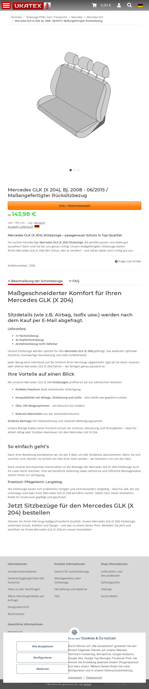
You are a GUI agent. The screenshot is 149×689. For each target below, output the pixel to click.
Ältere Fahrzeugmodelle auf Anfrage (26, 598)
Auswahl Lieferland (21, 227)
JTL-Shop (122, 684)
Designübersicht (18, 607)
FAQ (57, 596)
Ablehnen (42, 668)
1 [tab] (70, 170)
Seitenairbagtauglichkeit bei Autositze (26, 580)
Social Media (109, 596)
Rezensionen (16, 614)
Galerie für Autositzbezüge (71, 571)
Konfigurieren (43, 657)
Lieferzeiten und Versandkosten (111, 573)
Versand (39, 223)
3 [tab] (78, 170)
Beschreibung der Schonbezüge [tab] (36, 281)
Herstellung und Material (70, 589)
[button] (101, 5)
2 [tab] (74, 170)
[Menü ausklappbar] (6, 5)
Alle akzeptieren (42, 646)
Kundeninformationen (22, 571)
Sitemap (106, 589)
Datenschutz (94, 677)
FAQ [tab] (75, 281)
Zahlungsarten (110, 582)
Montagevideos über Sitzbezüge (67, 580)
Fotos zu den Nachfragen (24, 589)
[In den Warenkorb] (11, 27)
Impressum (75, 677)
